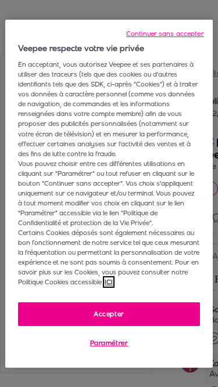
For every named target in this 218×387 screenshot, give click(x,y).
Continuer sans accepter (165, 33)
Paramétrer (109, 343)
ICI (109, 282)
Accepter (109, 313)
